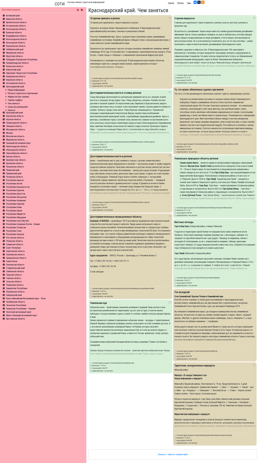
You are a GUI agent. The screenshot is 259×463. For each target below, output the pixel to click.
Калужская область (14, 66)
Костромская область (15, 83)
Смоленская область (15, 264)
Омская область (13, 156)
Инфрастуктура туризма (18, 96)
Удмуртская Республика (16, 288)
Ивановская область (15, 52)
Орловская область (14, 163)
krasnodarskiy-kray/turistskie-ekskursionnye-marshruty (213, 435)
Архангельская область (16, 22)
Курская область (13, 119)
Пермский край (12, 170)
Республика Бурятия (15, 190)
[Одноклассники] (202, 2)
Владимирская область (16, 36)
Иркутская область (14, 56)
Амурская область (14, 19)
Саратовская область (15, 251)
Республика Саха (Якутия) (17, 220)
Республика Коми (14, 207)
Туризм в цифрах (15, 100)
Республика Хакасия (15, 234)
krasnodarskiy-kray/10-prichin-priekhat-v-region (126, 78)
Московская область (15, 136)
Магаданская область (15, 129)
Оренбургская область (16, 160)
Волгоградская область (16, 39)
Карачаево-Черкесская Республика (21, 73)
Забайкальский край (14, 49)
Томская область (13, 278)
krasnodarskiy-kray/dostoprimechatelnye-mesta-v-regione (129, 202)
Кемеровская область (15, 76)
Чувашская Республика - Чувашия (21, 308)
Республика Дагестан (15, 193)
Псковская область (14, 177)
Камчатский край (13, 69)
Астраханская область (16, 25)
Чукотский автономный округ (18, 312)
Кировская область (14, 80)
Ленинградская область (16, 122)
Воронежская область (16, 46)
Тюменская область (15, 285)
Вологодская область (15, 42)
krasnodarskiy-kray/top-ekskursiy (206, 351)
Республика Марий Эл (15, 214)
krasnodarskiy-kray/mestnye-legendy (207, 278)
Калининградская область (17, 63)
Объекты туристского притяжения (23, 93)
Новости (11, 110)
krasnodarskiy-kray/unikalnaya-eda (122, 363)
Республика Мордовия (16, 217)
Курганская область (15, 116)
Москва (9, 133)
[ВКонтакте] (195, 2)
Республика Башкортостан (18, 187)
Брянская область (14, 32)
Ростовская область (15, 237)
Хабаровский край (14, 295)
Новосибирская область (16, 153)
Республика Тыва (13, 231)
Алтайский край (13, 15)
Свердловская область (16, 258)
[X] (199, 2)
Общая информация (16, 90)
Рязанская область (14, 241)
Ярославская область (15, 318)
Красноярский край (14, 112)
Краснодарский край (15, 86)
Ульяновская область (15, 291)
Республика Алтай (14, 183)
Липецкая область (14, 126)
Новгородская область (16, 150)
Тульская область (14, 281)
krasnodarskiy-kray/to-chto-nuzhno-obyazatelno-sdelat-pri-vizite (216, 144)
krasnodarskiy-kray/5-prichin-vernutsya (208, 75)
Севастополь (11, 261)
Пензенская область (15, 166)
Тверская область (14, 275)
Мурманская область (15, 139)
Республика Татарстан (16, 227)
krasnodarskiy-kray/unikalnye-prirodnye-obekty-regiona (213, 208)
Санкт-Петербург (13, 248)
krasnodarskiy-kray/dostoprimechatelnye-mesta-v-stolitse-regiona (132, 142)
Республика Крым (14, 210)
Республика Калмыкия (16, 200)
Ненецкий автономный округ (18, 143)
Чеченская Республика (16, 305)
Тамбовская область (15, 271)
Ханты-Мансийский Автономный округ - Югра (26, 298)
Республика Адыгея (15, 180)
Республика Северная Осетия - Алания (23, 224)
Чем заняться (14, 103)
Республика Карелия (15, 204)
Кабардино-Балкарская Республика (21, 59)
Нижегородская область (17, 146)
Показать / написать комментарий (173, 454)
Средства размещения (18, 107)
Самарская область (14, 244)
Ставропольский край (15, 268)
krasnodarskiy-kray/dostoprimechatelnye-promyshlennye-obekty (132, 288)
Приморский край (13, 173)
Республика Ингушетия (16, 197)
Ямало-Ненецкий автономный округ (21, 315)
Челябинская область (15, 302)
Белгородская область (16, 29)
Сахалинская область (15, 254)
